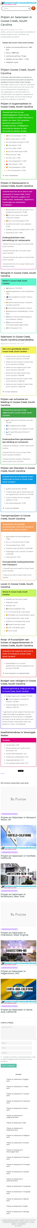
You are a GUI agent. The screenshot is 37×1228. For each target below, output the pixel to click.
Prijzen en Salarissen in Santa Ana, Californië (16, 1010)
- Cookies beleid (23, 1222)
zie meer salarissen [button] (11, 391)
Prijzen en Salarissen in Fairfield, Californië (18, 857)
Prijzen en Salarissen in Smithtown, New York (13, 895)
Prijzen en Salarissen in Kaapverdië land (14, 1116)
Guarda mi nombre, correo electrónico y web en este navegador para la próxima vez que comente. (18, 1059)
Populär (18, 1074)
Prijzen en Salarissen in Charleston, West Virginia (14, 933)
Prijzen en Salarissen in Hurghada (18, 1186)
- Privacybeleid (20, 1224)
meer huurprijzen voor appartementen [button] (17, 673)
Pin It (2, 773)
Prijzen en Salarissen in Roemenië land (14, 1180)
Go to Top (18, 1225)
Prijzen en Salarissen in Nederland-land (14, 1129)
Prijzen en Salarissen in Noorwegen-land (14, 1151)
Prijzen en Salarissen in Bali (16, 1123)
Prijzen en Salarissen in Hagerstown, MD (13, 972)
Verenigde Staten (9, 814)
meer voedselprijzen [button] (11, 175)
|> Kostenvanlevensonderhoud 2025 (12, 1220)
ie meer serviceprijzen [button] (12, 508)
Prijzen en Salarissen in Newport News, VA (18, 818)
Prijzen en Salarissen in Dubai (17, 1206)
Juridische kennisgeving (10, 1222)
